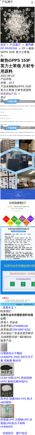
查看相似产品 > (10, 93)
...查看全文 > (8, 307)
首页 (3, 44)
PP (23, 48)
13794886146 (19, 325)
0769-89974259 (20, 329)
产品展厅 (15, 44)
